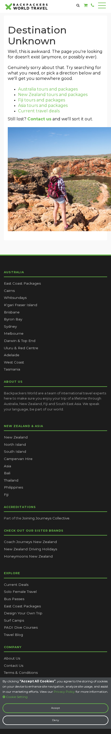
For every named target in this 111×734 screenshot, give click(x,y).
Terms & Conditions (21, 672)
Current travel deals (39, 110)
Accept (55, 708)
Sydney (10, 326)
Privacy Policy (64, 692)
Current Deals (16, 584)
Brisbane (12, 312)
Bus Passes (14, 599)
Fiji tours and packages (41, 100)
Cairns (9, 291)
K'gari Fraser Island (20, 305)
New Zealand (16, 437)
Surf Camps (14, 620)
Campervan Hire (18, 459)
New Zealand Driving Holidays (30, 549)
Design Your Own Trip (23, 613)
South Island (15, 451)
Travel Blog (13, 635)
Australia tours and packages (48, 89)
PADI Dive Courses (21, 627)
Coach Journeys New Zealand (30, 542)
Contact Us (13, 665)
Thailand (11, 480)
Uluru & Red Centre (21, 348)
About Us (12, 658)
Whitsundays (15, 298)
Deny (55, 720)
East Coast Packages (22, 283)
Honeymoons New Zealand (28, 556)
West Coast (14, 362)
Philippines (13, 487)
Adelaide (11, 355)
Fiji (6, 494)
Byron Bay (13, 319)
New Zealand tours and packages (53, 94)
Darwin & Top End (19, 341)
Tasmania (12, 369)
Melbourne (13, 333)
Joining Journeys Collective (45, 518)
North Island (15, 444)
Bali (7, 473)
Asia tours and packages (43, 105)
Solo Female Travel (20, 591)
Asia (7, 466)
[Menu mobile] (102, 6)
